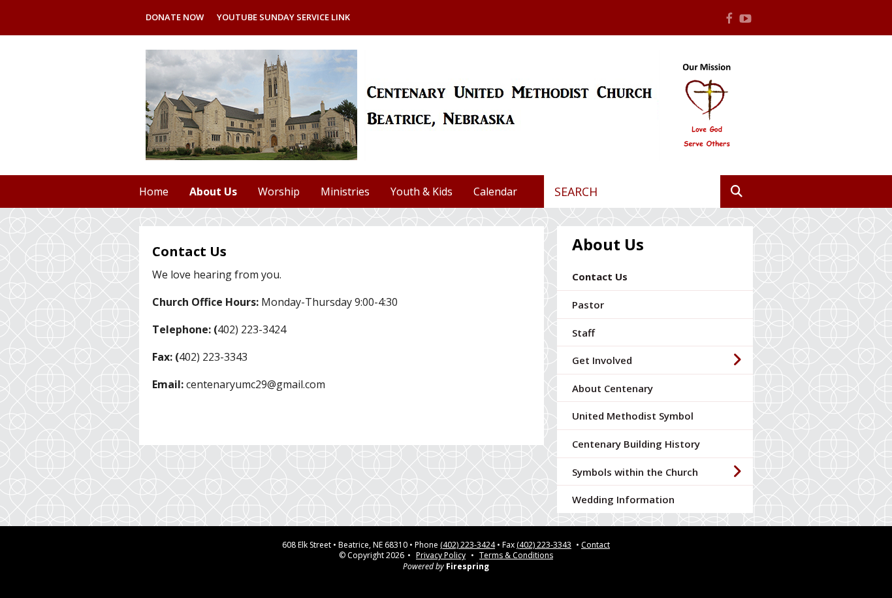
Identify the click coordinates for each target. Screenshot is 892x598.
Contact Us (600, 276)
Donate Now (175, 17)
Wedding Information (623, 499)
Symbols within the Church (635, 471)
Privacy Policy (441, 555)
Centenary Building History (636, 443)
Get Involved (602, 360)
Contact (595, 545)
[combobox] (632, 191)
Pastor (588, 304)
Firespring (467, 566)
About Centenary (612, 388)
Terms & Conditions (516, 555)
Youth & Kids (421, 191)
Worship (279, 191)
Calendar (495, 191)
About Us (213, 191)
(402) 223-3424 (467, 545)
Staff (583, 332)
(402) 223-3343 (544, 545)
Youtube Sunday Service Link (283, 17)
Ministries (345, 191)
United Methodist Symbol (632, 415)
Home (153, 191)
